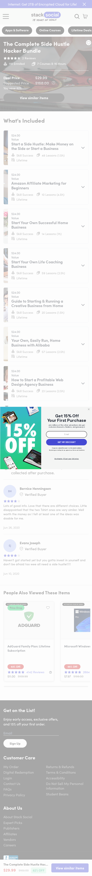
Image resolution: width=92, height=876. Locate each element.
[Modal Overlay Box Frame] (46, 438)
